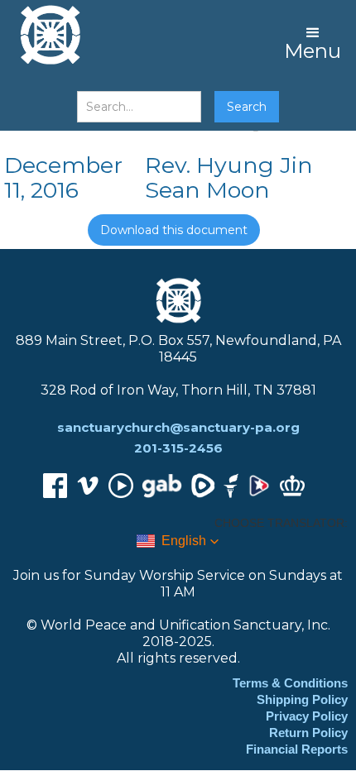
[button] (312, 41)
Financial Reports (297, 749)
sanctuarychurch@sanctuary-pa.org (178, 427)
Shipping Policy (302, 699)
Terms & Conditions (290, 683)
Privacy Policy (307, 716)
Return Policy (308, 733)
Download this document (174, 230)
